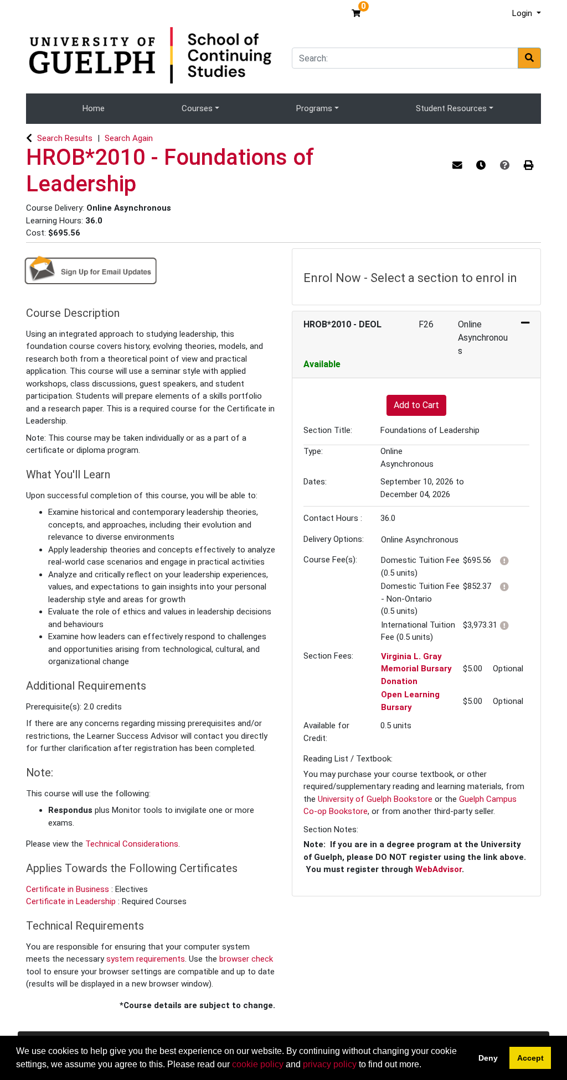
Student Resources (451, 108)
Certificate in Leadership (72, 901)
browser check (246, 959)
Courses (197, 108)
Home (94, 108)
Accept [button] (530, 1057)
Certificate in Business (68, 889)
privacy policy (330, 1064)
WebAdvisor (438, 869)
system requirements (145, 959)
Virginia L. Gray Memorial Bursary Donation (416, 668)
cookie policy (258, 1064)
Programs (314, 108)
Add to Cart (416, 405)
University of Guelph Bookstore (375, 799)
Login (523, 13)
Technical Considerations (131, 844)
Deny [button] (488, 1057)
